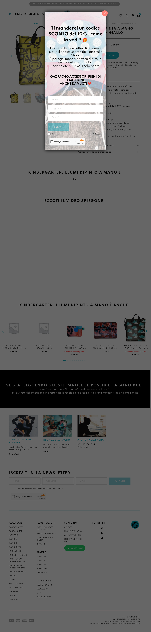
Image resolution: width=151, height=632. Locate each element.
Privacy (98, 134)
